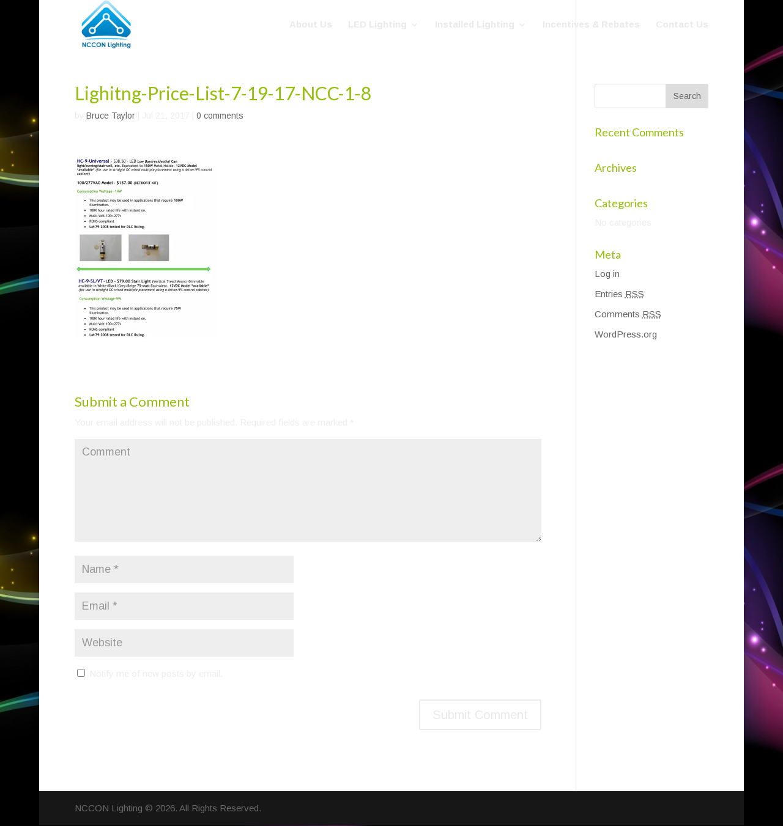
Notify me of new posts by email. (156, 673)
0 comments (219, 115)
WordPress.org (626, 334)
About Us (310, 24)
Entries (619, 294)
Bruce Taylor (110, 115)
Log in (607, 273)
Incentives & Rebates (591, 24)
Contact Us (682, 24)
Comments (628, 314)
